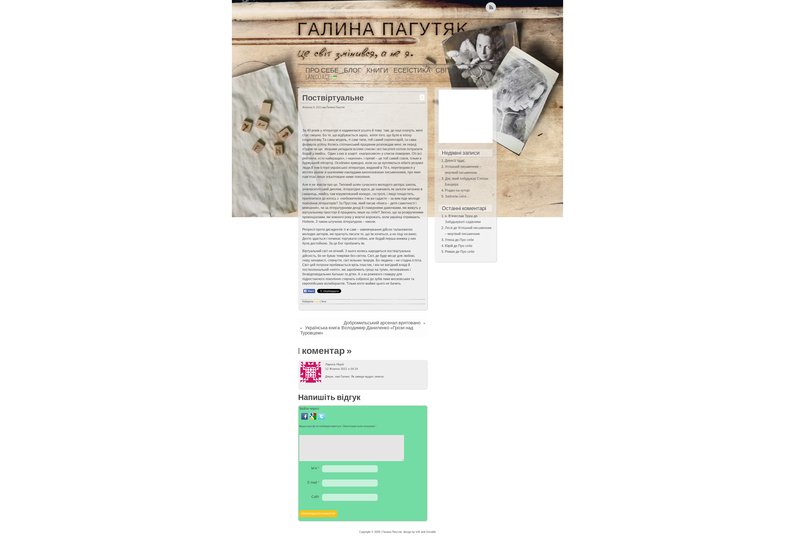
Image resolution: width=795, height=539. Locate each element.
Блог (352, 70)
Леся (449, 228)
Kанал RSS (491, 7)
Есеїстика (411, 70)
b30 (418, 531)
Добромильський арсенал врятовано (382, 323)
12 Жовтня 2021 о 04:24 (341, 368)
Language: (319, 77)
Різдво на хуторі (457, 190)
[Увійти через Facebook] (305, 419)
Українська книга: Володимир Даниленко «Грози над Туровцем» (356, 330)
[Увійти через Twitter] (322, 419)
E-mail (313, 482)
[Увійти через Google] (314, 419)
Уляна (449, 240)
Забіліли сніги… (457, 196)
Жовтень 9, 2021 (312, 107)
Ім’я (315, 468)
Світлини (452, 70)
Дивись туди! (454, 160)
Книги (377, 70)
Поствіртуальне (333, 98)
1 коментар (321, 350)
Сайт (315, 496)
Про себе (322, 70)
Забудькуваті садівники (463, 222)
